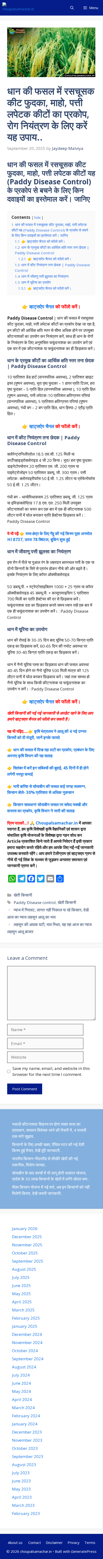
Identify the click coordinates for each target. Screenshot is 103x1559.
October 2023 (25, 1448)
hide (37, 217)
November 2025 (27, 1245)
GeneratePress (84, 1551)
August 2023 (24, 1464)
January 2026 (24, 1228)
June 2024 (21, 1383)
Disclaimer (54, 1542)
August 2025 (24, 1269)
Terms (89, 1542)
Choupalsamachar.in (57, 823)
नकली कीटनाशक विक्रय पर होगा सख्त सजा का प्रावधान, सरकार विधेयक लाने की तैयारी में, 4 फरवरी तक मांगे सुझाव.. (49, 1130)
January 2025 (24, 1326)
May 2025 (21, 1293)
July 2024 (21, 1375)
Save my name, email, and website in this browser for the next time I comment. (51, 1071)
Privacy (74, 1542)
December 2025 (27, 1236)
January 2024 (24, 1424)
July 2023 (21, 1472)
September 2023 (27, 1456)
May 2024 (21, 1391)
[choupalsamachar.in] (18, 8)
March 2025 (23, 1310)
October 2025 (25, 1253)
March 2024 (23, 1407)
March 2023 (23, 1505)
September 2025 (27, 1261)
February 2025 (26, 1318)
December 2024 (27, 1334)
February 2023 (26, 1513)
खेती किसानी (23, 895)
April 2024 (22, 1399)
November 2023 (27, 1440)
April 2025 (22, 1302)
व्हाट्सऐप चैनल (41, 306)
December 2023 (27, 1432)
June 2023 (21, 1481)
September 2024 (27, 1358)
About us (15, 1542)
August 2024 (24, 1367)
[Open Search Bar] (72, 8)
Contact (34, 1542)
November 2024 (27, 1342)
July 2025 (21, 1277)
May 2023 (21, 1489)
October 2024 (25, 1350)
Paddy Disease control (35, 902)
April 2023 (22, 1497)
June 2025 (21, 1285)
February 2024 (26, 1415)
